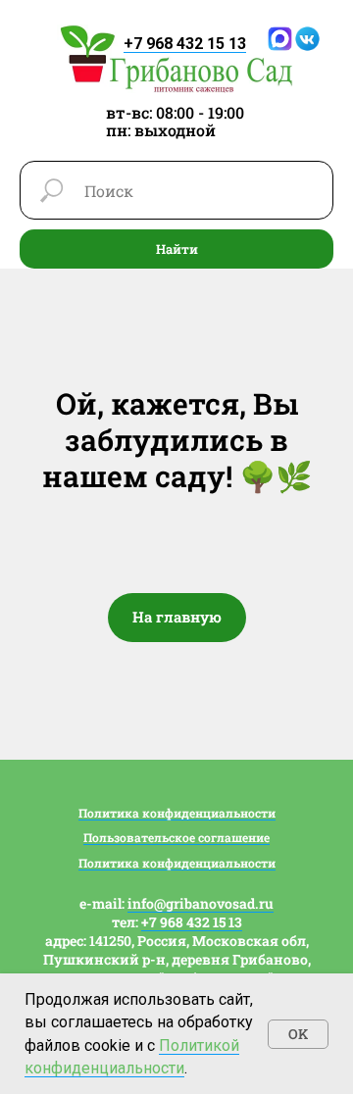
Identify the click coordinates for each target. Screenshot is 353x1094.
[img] (176, 59)
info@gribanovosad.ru (200, 903)
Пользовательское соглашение (176, 837)
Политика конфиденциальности (177, 812)
